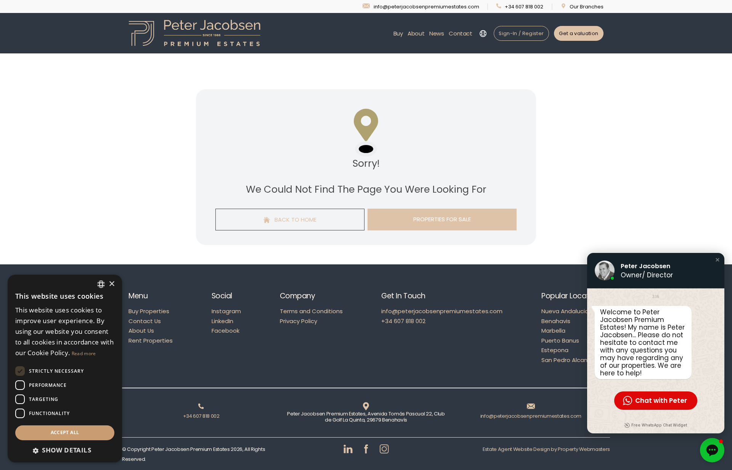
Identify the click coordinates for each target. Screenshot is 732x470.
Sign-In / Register (521, 33)
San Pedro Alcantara (570, 360)
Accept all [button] (65, 432)
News (436, 33)
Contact (460, 33)
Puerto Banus (560, 340)
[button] (717, 260)
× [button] (111, 284)
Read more (84, 353)
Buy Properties (148, 311)
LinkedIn (222, 321)
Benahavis (555, 321)
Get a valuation (578, 33)
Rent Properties (150, 340)
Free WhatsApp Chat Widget (659, 425)
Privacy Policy (298, 321)
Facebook (225, 331)
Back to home (294, 220)
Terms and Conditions (311, 311)
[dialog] (65, 368)
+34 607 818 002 (403, 321)
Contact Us (144, 321)
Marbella (553, 331)
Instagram (226, 311)
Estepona (554, 350)
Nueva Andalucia (565, 311)
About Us (141, 331)
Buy (398, 33)
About (416, 33)
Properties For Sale (442, 219)
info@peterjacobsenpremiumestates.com (441, 311)
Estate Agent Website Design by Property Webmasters (546, 449)
